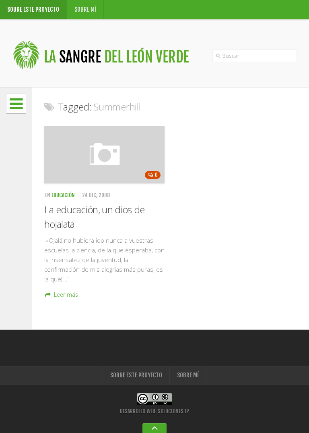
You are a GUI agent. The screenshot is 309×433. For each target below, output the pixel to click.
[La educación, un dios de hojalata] (104, 154)
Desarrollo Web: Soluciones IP (154, 411)
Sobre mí (85, 9)
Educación (63, 195)
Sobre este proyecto (33, 9)
